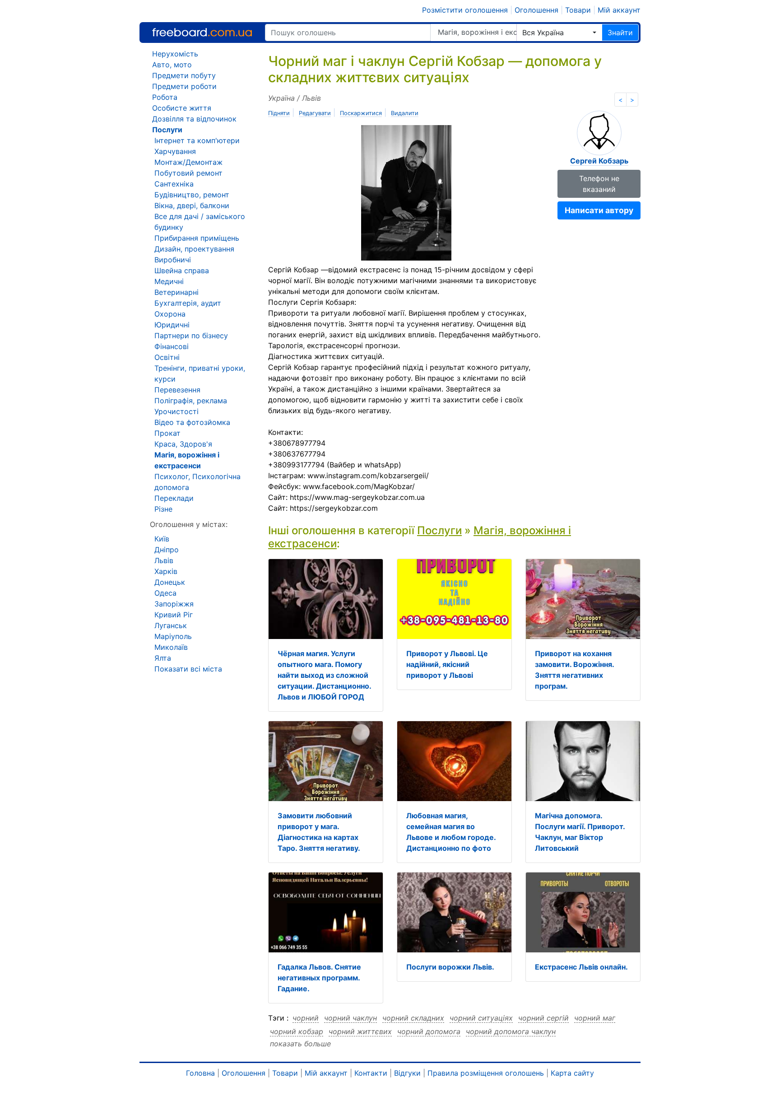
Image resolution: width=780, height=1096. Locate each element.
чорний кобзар (296, 1031)
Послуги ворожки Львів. (450, 966)
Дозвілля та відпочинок (194, 118)
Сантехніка (174, 183)
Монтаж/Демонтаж (188, 162)
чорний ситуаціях (481, 1017)
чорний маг (594, 1017)
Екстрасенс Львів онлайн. (581, 966)
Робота (164, 97)
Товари (578, 9)
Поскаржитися (361, 113)
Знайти (620, 32)
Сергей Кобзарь (599, 160)
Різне (163, 508)
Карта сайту (572, 1072)
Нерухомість (175, 53)
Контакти (370, 1072)
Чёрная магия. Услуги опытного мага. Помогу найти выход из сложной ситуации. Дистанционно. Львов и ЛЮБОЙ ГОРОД (324, 675)
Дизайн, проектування (194, 248)
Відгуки (407, 1072)
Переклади (174, 498)
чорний (305, 1017)
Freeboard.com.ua (202, 32)
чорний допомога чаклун (511, 1031)
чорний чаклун (350, 1017)
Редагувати (315, 113)
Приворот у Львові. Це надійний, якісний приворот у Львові (447, 664)
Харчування (175, 151)
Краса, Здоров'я (183, 443)
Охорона (170, 313)
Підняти (279, 113)
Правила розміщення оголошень (485, 1072)
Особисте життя (181, 107)
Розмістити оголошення (465, 9)
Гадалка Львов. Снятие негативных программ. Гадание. (319, 977)
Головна (200, 1072)
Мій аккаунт (619, 9)
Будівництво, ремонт (191, 194)
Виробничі (172, 259)
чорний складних (413, 1017)
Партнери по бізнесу (191, 335)
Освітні (167, 357)
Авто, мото (172, 64)
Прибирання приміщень (196, 238)
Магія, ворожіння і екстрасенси (477, 32)
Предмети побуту (184, 75)
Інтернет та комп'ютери (197, 140)
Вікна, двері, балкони (191, 205)
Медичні (169, 281)
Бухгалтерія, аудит (187, 303)
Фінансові (171, 346)
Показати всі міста (188, 668)
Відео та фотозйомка (192, 422)
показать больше (300, 1043)
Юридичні (172, 324)
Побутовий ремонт (188, 172)
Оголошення (536, 9)
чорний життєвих (360, 1031)
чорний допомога (428, 1031)
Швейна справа (181, 270)
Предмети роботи (184, 86)
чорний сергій (543, 1017)
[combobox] (559, 32)
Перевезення (177, 389)
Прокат (167, 433)
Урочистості (176, 411)
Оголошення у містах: (189, 524)
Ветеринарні (176, 292)
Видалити (404, 113)
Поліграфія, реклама (190, 400)
